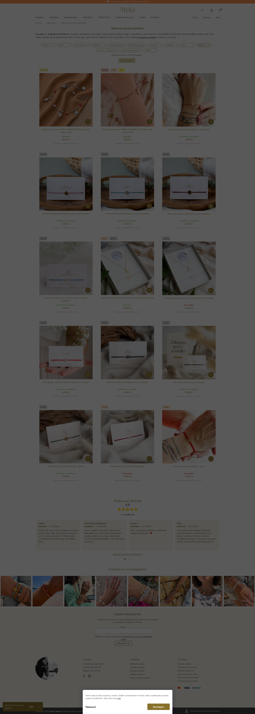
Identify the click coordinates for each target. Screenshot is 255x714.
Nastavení (90, 706)
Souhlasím (158, 706)
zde (119, 698)
